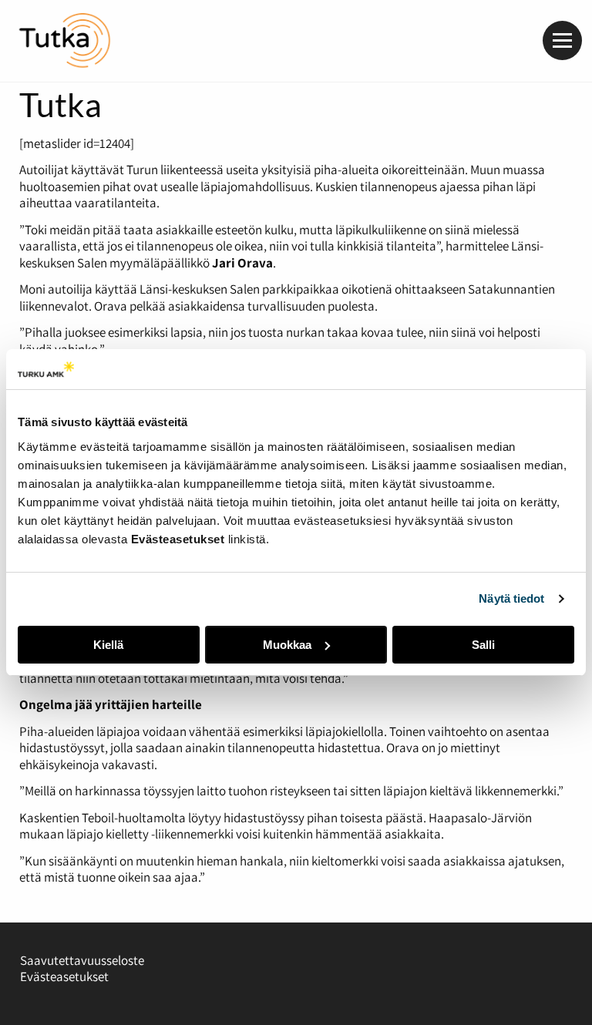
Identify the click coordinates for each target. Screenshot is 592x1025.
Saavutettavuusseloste (82, 960)
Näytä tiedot (511, 598)
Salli (483, 644)
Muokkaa (287, 644)
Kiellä (108, 644)
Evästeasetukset (64, 976)
